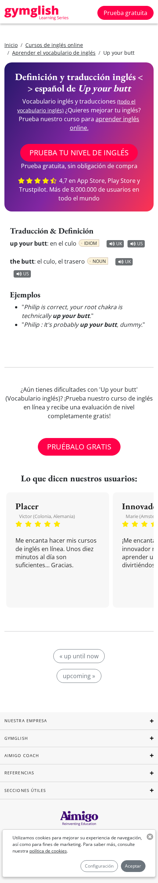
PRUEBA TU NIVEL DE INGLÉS (79, 153)
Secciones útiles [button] (25, 790)
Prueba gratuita (125, 13)
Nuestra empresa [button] (25, 720)
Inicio (11, 44)
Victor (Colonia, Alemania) (47, 516)
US (140, 243)
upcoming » (79, 676)
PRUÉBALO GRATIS (79, 447)
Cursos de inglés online (54, 44)
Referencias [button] (19, 772)
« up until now (79, 656)
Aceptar (133, 866)
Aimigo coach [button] (21, 755)
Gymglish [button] (16, 738)
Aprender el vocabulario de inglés (54, 52)
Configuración (99, 866)
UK (119, 243)
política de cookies (48, 851)
